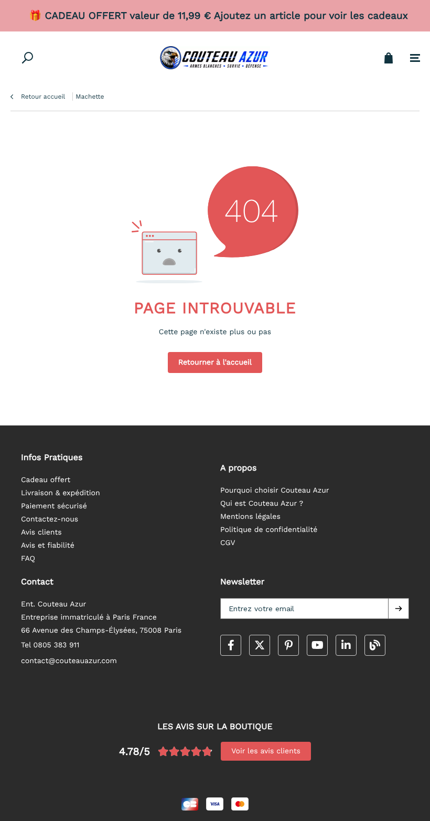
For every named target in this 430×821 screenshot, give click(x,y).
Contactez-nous (49, 519)
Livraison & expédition (60, 493)
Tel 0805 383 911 (50, 645)
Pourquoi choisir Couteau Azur (274, 490)
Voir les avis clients (265, 751)
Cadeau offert (45, 480)
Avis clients (41, 532)
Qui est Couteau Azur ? (261, 503)
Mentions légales (250, 517)
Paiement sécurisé (54, 506)
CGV (227, 543)
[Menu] (415, 58)
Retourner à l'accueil (215, 362)
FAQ (28, 559)
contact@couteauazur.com (69, 661)
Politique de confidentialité (268, 530)
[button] (398, 608)
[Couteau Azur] (215, 57)
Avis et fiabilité (47, 545)
